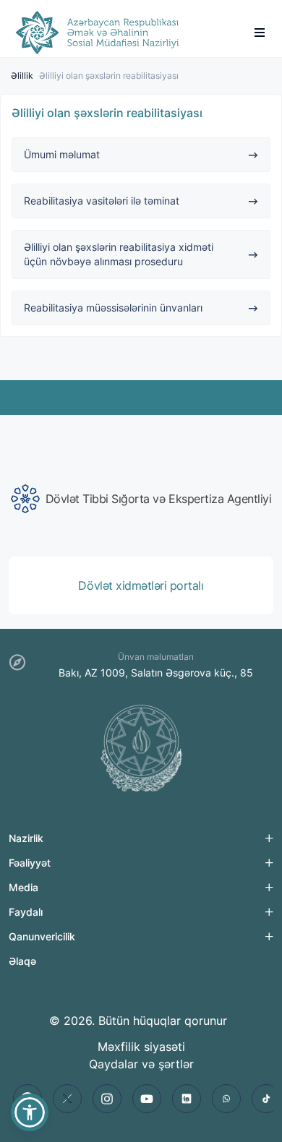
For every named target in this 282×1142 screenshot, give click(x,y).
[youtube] (146, 1098)
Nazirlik (26, 838)
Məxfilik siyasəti (141, 1046)
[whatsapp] (226, 1098)
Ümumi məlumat (62, 154)
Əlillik (22, 75)
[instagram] (107, 1098)
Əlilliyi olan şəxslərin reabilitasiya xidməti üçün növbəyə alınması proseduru (118, 254)
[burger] (259, 32)
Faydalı (26, 912)
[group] (141, 499)
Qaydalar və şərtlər (141, 1064)
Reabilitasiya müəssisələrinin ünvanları (113, 307)
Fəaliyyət (30, 862)
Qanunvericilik (42, 936)
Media (23, 887)
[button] (29, 1112)
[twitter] (67, 1098)
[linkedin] (186, 1098)
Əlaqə (22, 961)
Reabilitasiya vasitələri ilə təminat (101, 200)
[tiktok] (266, 1098)
